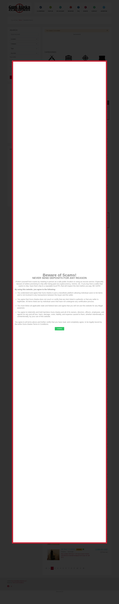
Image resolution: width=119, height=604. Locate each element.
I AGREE (59, 328)
